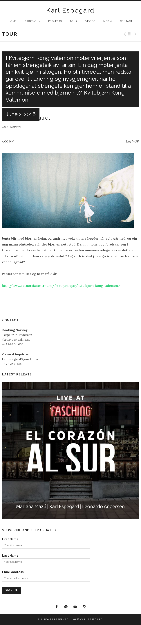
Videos (90, 21)
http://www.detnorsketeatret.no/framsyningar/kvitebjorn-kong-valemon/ (61, 285)
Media (107, 21)
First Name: (10, 539)
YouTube (75, 607)
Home (13, 21)
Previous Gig (124, 34)
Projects (55, 21)
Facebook (56, 607)
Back (130, 34)
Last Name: (10, 555)
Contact (126, 21)
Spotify (66, 607)
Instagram (84, 607)
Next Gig (136, 34)
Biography (32, 21)
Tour (73, 21)
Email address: (13, 572)
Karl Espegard (70, 10)
